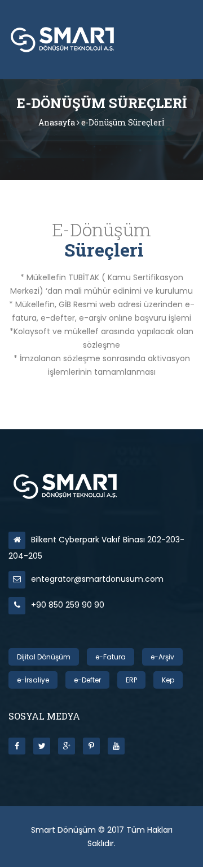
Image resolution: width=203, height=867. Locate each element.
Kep (168, 680)
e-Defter (87, 680)
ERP (131, 680)
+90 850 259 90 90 (67, 604)
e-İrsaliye (33, 680)
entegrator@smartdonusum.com (97, 579)
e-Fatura (110, 657)
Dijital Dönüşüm (43, 657)
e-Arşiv (162, 657)
